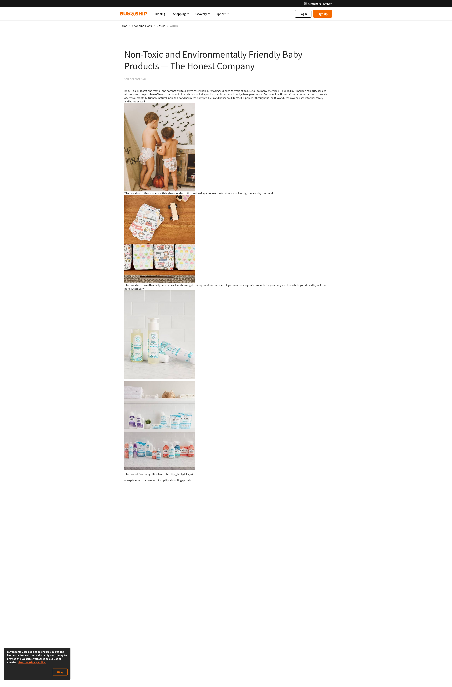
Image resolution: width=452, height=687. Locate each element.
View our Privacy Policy (32, 662)
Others (161, 26)
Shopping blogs (142, 26)
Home (123, 26)
